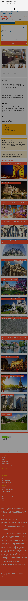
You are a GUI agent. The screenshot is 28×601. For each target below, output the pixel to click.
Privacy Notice (7, 5)
